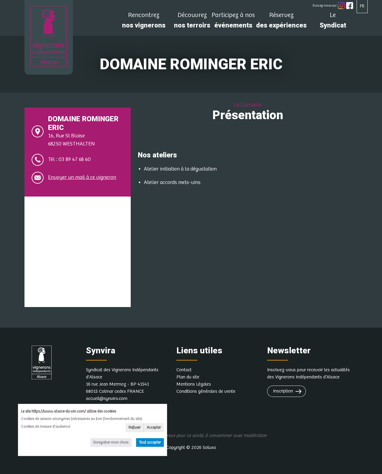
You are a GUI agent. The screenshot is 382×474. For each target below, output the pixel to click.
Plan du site (187, 377)
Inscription (283, 391)
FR (362, 6)
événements (233, 22)
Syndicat (333, 22)
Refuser (135, 427)
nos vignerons (144, 22)
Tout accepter (150, 442)
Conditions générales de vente (205, 391)
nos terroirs (192, 22)
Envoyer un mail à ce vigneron (82, 177)
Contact (184, 369)
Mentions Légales (193, 384)
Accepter (154, 427)
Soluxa (209, 447)
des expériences (281, 22)
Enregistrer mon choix (111, 442)
